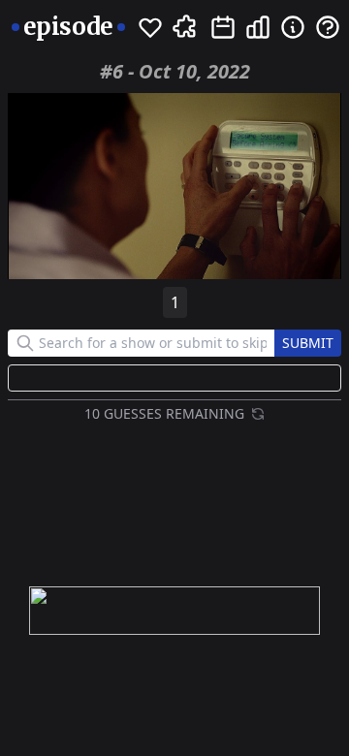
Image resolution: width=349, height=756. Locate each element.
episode (68, 27)
